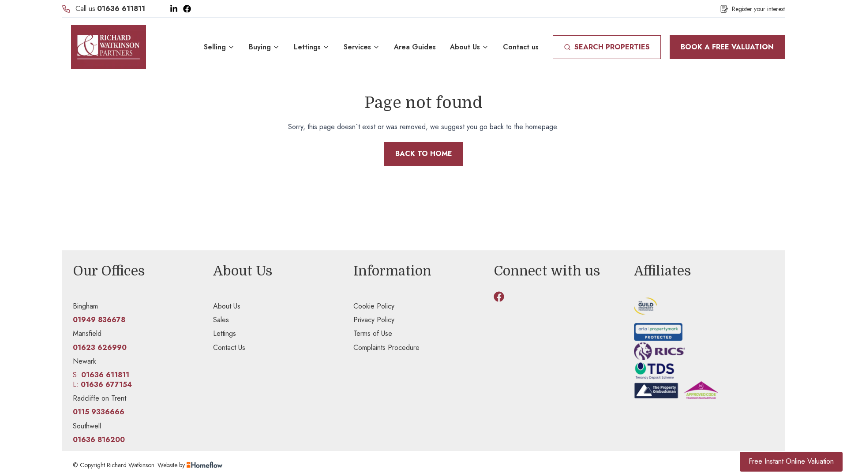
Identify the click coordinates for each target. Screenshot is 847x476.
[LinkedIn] (174, 9)
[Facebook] (187, 9)
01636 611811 (121, 9)
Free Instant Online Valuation (791, 461)
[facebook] (499, 296)
